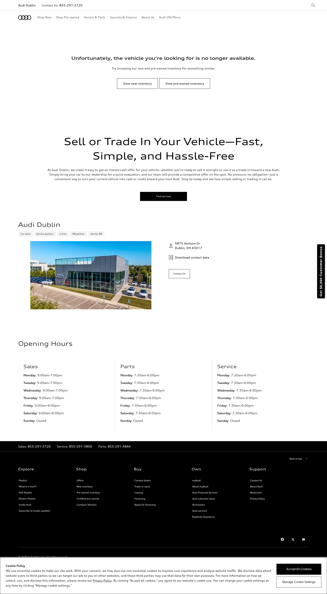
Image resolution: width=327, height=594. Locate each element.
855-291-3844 (119, 446)
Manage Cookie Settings (298, 582)
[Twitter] (293, 539)
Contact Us (256, 480)
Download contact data (192, 257)
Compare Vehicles (87, 504)
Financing (139, 498)
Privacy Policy (257, 498)
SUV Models (25, 492)
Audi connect (199, 510)
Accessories (198, 504)
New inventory (85, 486)
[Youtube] (303, 539)
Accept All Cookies (299, 569)
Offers (80, 480)
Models (23, 480)
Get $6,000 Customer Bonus (321, 271)
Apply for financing (145, 504)
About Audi (256, 486)
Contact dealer (142, 480)
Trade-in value (142, 486)
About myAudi (200, 486)
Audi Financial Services (204, 492)
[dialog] (163, 575)
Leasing (138, 492)
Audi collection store (203, 498)
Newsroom (256, 492)
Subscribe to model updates (34, 510)
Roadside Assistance (203, 516)
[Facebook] (282, 539)
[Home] (24, 17)
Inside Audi (25, 504)
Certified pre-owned (88, 498)
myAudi (196, 480)
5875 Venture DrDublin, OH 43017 (188, 246)
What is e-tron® (27, 486)
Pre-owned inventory (88, 492)
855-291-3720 (71, 5)
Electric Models (27, 498)
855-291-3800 (80, 446)
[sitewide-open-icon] (313, 5)
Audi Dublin (27, 5)
